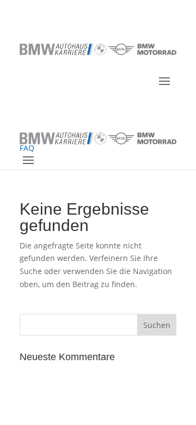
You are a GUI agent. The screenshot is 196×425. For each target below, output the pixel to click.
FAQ (27, 148)
